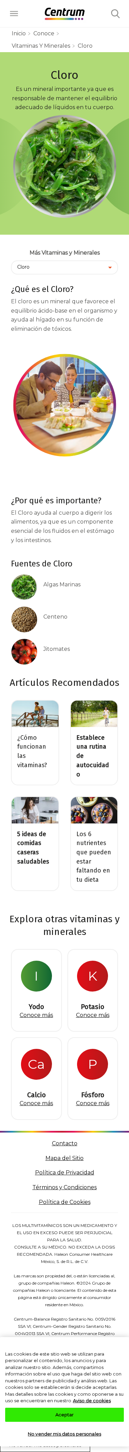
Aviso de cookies (92, 1400)
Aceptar (64, 1414)
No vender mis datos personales (64, 1434)
